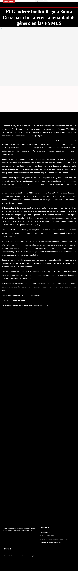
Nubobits (35, 556)
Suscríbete (9, 549)
